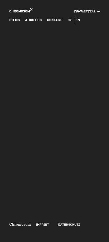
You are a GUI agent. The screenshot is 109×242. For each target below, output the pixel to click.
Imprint (42, 225)
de (70, 20)
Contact (54, 20)
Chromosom (19, 11)
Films (14, 20)
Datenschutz (69, 225)
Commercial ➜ (87, 11)
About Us (33, 20)
